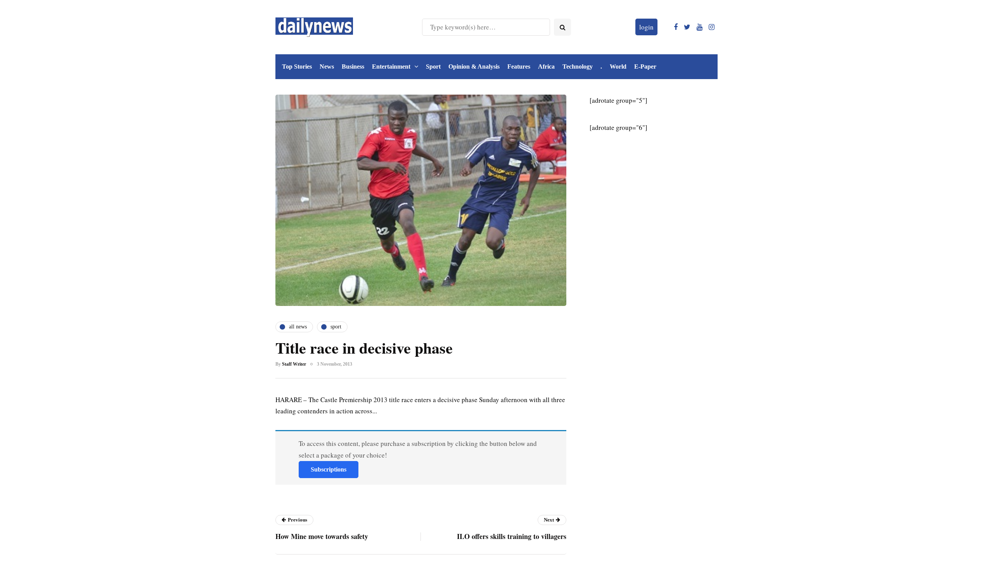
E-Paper (645, 66)
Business (353, 66)
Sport (433, 66)
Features (518, 66)
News (327, 66)
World (618, 66)
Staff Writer (294, 364)
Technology (577, 66)
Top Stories (297, 66)
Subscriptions (328, 469)
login (646, 26)
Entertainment (391, 66)
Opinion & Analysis (474, 66)
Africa (546, 66)
